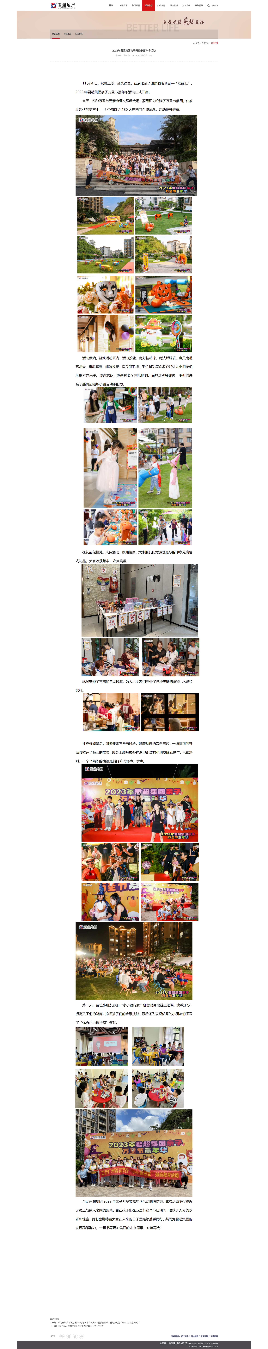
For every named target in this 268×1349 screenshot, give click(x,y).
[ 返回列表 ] (54, 1319)
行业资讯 (78, 34)
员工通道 (184, 1336)
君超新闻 (56, 34)
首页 (197, 43)
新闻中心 (205, 43)
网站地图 (194, 1336)
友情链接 (204, 1336)
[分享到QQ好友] (68, 1336)
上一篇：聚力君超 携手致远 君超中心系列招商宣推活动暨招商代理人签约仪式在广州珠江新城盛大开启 (94, 1322)
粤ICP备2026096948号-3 (208, 1347)
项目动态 (67, 34)
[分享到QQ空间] (75, 1336)
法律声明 (214, 1336)
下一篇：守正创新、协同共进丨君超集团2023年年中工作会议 (77, 1326)
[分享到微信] (62, 1336)
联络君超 (175, 1336)
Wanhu (215, 1343)
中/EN (213, 5)
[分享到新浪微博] (81, 1336)
